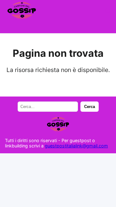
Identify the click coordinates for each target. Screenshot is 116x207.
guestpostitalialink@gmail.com (76, 145)
